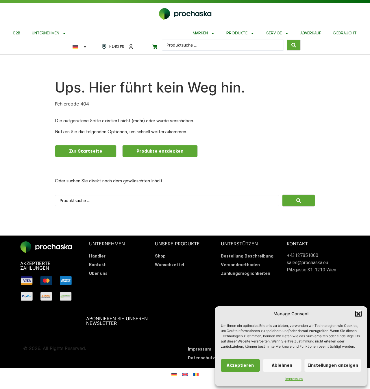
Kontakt (97, 264)
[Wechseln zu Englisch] (185, 374)
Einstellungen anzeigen (333, 365)
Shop (160, 256)
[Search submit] (294, 45)
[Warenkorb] (155, 46)
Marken (200, 33)
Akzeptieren (240, 365)
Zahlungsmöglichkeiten (245, 273)
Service (274, 33)
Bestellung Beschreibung (247, 256)
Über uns (98, 273)
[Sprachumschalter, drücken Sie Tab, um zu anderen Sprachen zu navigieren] (79, 46)
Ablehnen (282, 365)
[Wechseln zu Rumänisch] (195, 374)
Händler (97, 256)
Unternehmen (45, 33)
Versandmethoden (240, 264)
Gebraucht (345, 33)
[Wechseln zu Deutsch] (174, 374)
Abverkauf (310, 33)
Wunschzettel (169, 264)
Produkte (236, 33)
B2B (16, 33)
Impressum (294, 379)
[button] (358, 314)
